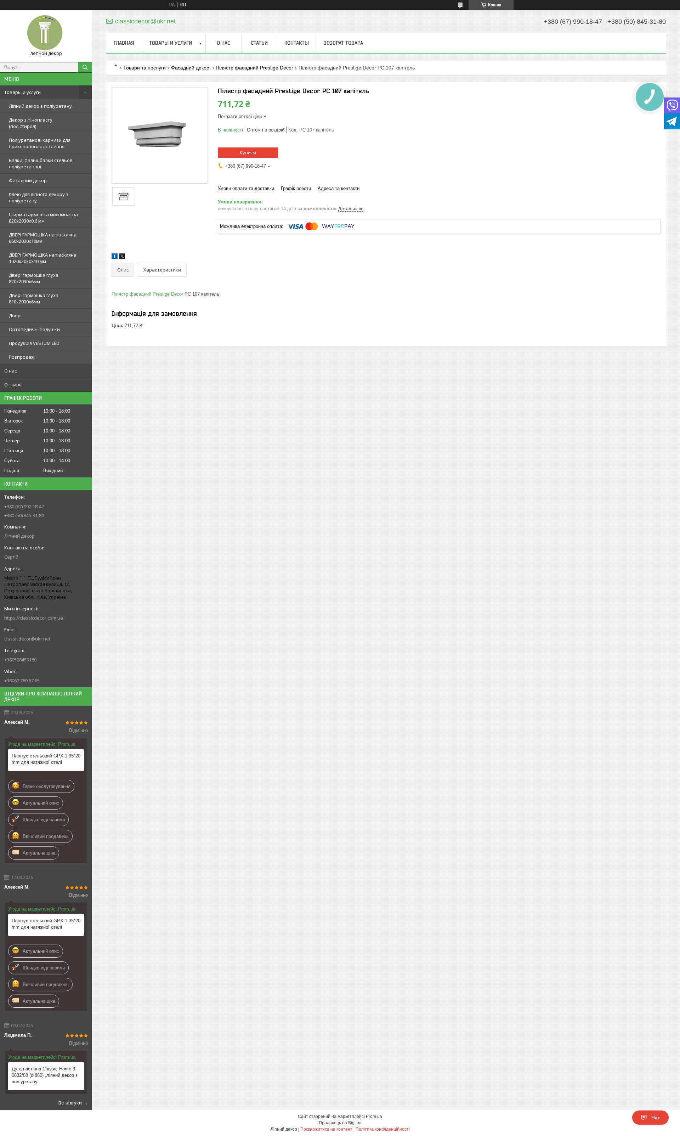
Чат (655, 1117)
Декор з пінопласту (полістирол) (30, 123)
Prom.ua (374, 1116)
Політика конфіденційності (383, 1129)
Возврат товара (343, 43)
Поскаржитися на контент (326, 1129)
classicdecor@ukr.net (27, 639)
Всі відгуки (70, 1102)
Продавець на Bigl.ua (340, 1122)
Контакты (296, 43)
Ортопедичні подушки (34, 329)
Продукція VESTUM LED (34, 343)
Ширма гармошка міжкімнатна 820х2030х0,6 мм (43, 217)
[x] (122, 257)
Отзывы (13, 384)
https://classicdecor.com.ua (33, 618)
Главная (124, 43)
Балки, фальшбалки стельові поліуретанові (41, 163)
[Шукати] (85, 67)
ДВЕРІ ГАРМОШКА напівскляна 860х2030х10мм (42, 237)
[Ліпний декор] (46, 32)
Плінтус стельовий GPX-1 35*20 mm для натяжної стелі (46, 759)
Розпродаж (21, 357)
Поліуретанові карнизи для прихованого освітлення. (39, 143)
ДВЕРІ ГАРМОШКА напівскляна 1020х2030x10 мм (42, 258)
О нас (10, 371)
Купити (248, 152)
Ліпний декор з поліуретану (40, 106)
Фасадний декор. (28, 180)
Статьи (259, 43)
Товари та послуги (144, 68)
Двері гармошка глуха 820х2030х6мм (33, 278)
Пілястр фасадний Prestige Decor (254, 68)
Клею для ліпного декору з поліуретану (38, 197)
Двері (15, 315)
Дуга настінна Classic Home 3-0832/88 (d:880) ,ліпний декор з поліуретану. (45, 1075)
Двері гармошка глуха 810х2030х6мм (33, 298)
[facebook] (115, 257)
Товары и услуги (22, 92)
